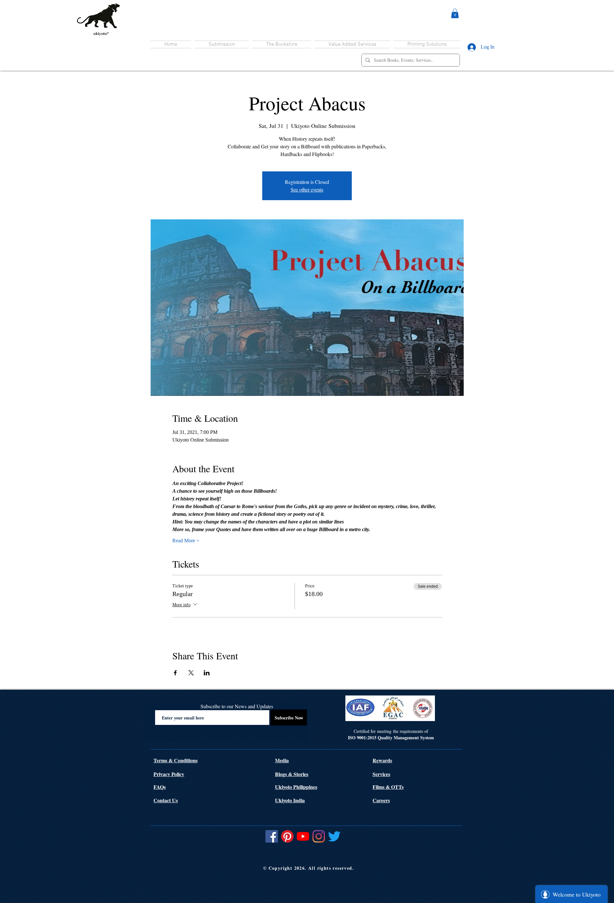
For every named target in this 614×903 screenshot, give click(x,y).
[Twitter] (334, 836)
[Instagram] (318, 836)
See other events (307, 189)
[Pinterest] (287, 836)
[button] (455, 13)
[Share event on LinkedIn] (207, 672)
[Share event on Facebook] (175, 672)
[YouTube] (303, 836)
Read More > (185, 540)
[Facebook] (271, 836)
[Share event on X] (191, 672)
